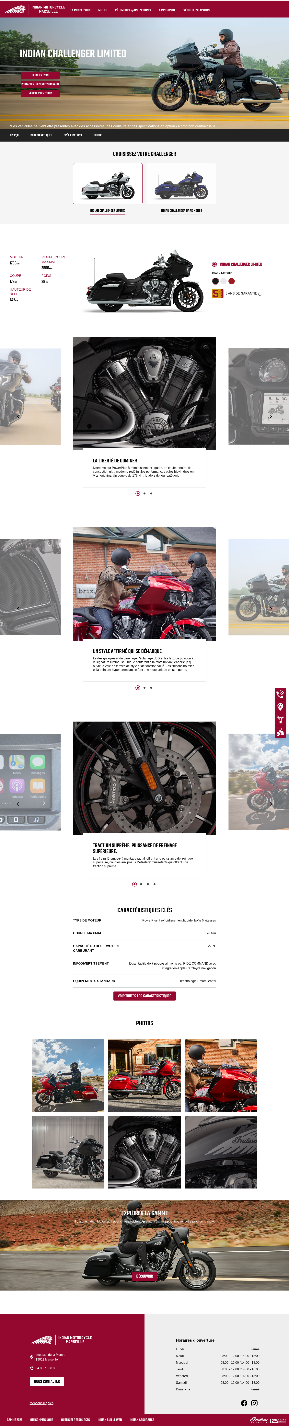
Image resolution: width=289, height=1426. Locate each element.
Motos (102, 10)
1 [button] (137, 493)
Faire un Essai (40, 75)
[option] (144, 413)
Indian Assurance (142, 1420)
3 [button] (151, 493)
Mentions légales (41, 1403)
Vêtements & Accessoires (133, 10)
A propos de (167, 10)
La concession (80, 10)
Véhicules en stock (197, 10)
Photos (98, 135)
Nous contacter (47, 1381)
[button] (18, 416)
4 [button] (154, 884)
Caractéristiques (41, 135)
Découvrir (144, 1276)
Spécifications (73, 135)
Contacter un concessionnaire (40, 84)
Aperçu (14, 135)
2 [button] (144, 493)
